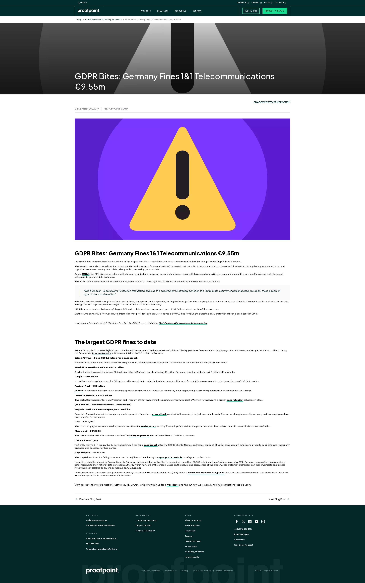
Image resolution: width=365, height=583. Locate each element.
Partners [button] (242, 3)
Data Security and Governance (100, 525)
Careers (188, 536)
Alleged (79, 390)
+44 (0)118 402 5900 (243, 529)
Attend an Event (241, 534)
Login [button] (267, 3)
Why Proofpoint (192, 525)
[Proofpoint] (90, 11)
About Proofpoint (193, 520)
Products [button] (146, 11)
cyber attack (159, 414)
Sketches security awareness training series (183, 323)
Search (83, 3)
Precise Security (101, 353)
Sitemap (184, 571)
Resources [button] (180, 11)
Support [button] (256, 3)
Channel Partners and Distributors (101, 538)
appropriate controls (170, 457)
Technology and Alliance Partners (101, 549)
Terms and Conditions (150, 571)
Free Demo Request (243, 545)
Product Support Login (146, 520)
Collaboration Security (96, 520)
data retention (235, 400)
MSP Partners (92, 544)
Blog (79, 20)
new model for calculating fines (206, 472)
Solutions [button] (163, 11)
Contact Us (239, 539)
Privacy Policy (170, 571)
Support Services (143, 525)
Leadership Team (193, 541)
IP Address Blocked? (145, 531)
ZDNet (85, 274)
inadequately (148, 426)
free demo (173, 484)
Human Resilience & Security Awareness (103, 20)
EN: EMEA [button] (279, 3)
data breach (151, 445)
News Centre (191, 546)
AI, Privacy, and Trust (194, 552)
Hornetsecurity (192, 557)
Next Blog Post (277, 499)
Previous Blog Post (90, 499)
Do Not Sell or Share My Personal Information (213, 571)
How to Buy (190, 531)
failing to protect (139, 435)
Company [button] (197, 11)
